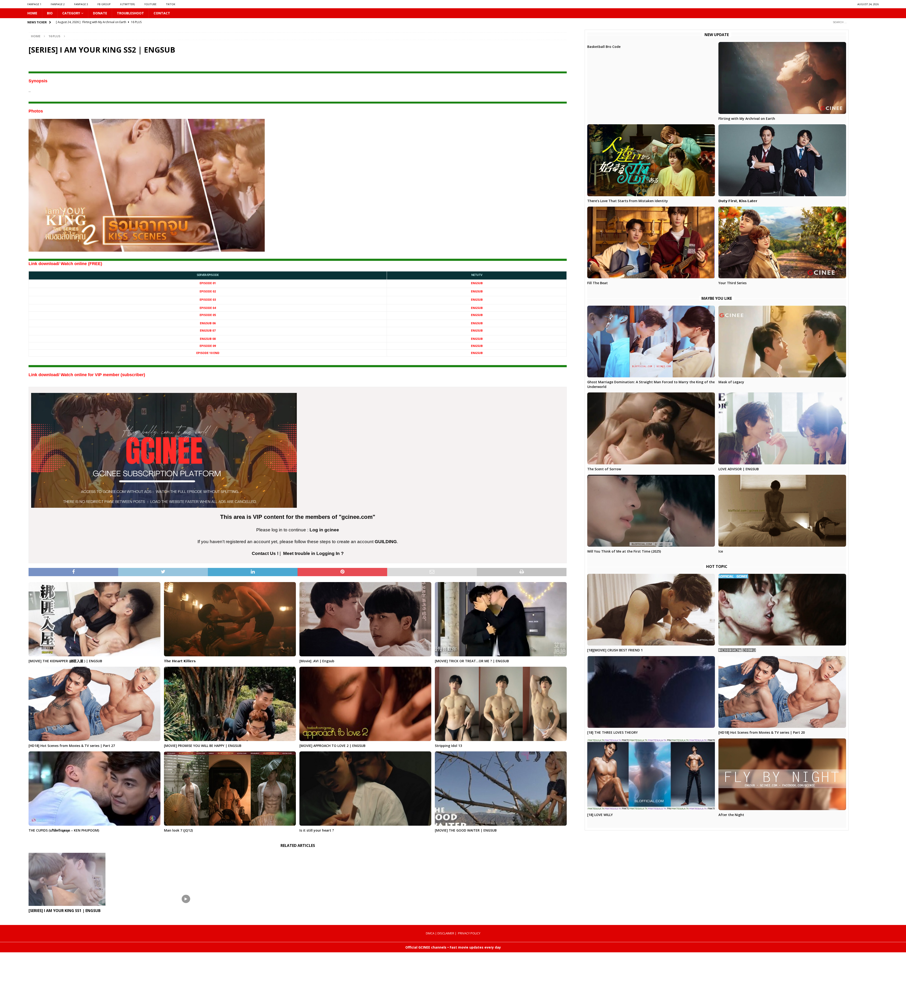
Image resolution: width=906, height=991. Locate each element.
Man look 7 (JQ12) (178, 830)
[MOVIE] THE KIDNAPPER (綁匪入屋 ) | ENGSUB (65, 661)
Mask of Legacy (731, 382)
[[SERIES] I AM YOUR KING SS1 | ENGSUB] (114, 879)
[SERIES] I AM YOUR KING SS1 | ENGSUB (65, 910)
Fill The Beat (597, 283)
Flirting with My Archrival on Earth (746, 118)
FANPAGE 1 (34, 4)
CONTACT (162, 13)
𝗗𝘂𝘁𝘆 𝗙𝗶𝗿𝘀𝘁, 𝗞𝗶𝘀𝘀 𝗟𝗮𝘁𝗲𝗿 (737, 201)
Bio (50, 13)
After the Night (731, 814)
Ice (720, 551)
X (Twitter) (127, 4)
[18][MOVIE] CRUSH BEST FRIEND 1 (615, 650)
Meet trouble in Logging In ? (313, 553)
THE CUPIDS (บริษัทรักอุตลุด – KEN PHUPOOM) (64, 830)
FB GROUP (104, 4)
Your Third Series (732, 283)
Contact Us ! (265, 553)
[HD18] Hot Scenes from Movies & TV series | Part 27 (72, 745)
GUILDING (386, 541)
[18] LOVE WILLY (600, 814)
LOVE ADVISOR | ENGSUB (738, 469)
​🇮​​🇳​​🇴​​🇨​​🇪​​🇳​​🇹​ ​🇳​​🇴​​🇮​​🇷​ (737, 650)
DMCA (430, 933)
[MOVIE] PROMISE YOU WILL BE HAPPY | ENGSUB (202, 745)
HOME (32, 13)
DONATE (100, 13)
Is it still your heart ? (316, 830)
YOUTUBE (150, 4)
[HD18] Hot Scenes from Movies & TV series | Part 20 (761, 732)
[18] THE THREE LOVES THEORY (612, 732)
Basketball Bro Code (604, 46)
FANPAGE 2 (58, 4)
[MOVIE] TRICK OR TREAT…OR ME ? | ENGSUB (472, 661)
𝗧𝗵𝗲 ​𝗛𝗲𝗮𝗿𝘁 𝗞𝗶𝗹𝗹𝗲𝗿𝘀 (180, 661)
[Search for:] (853, 22)
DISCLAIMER (445, 933)
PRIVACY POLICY (469, 933)
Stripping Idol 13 (448, 745)
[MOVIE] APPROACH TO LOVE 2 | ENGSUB (332, 745)
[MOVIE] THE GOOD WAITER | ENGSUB (466, 830)
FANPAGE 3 (81, 4)
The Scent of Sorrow (604, 469)
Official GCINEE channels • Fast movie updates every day (453, 947)
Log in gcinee (324, 529)
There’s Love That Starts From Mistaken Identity (627, 201)
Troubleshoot (130, 13)
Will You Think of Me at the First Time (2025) (624, 551)
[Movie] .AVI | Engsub (316, 661)
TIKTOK (170, 4)
